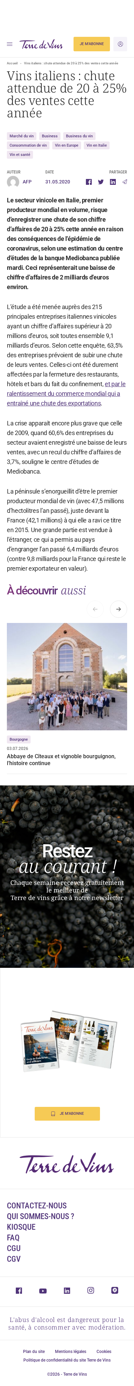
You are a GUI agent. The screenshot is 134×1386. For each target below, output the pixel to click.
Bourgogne (19, 739)
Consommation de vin (28, 145)
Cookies (104, 1351)
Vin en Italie (97, 145)
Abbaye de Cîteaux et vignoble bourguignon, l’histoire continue (61, 759)
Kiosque (21, 1227)
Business (50, 136)
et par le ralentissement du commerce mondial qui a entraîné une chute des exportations (66, 393)
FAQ (13, 1237)
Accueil (12, 63)
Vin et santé (20, 154)
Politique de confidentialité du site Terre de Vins (67, 1360)
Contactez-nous (37, 1205)
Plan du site (34, 1351)
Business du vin (79, 136)
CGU (14, 1248)
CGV (14, 1259)
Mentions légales (70, 1351)
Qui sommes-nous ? (40, 1216)
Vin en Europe (66, 145)
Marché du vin (22, 136)
